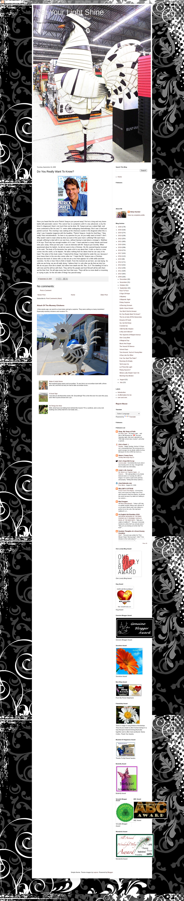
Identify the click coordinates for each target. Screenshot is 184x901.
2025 (120, 230)
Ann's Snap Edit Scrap (126, 461)
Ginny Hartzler (135, 212)
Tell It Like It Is (124, 364)
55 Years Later (123, 433)
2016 (120, 256)
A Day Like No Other (126, 355)
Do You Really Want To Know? (130, 314)
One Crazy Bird (125, 338)
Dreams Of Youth (125, 320)
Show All (145, 543)
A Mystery (123, 296)
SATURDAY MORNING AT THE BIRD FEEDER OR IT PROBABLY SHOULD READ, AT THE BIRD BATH (130, 518)
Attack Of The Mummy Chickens (50, 305)
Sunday (120, 446)
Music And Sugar (125, 343)
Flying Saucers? (125, 370)
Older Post (104, 295)
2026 (120, 227)
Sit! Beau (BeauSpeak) (125, 503)
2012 (120, 268)
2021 (120, 241)
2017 (120, 253)
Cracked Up (124, 326)
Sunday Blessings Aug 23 (126, 457)
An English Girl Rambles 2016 (129, 514)
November (123, 282)
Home (73, 295)
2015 (120, 259)
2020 (120, 244)
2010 (120, 274)
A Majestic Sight (125, 299)
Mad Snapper (123, 501)
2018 (120, 250)
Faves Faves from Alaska (126, 490)
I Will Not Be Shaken (126, 329)
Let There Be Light (126, 367)
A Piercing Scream (126, 305)
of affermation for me (125, 395)
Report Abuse (121, 404)
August (122, 379)
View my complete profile (136, 215)
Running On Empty (126, 361)
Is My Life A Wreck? (126, 332)
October (123, 285)
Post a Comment (45, 290)
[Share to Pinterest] (66, 279)
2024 (120, 233)
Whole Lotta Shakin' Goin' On (129, 373)
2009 (120, 277)
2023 (120, 235)
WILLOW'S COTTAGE (125, 489)
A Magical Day (124, 340)
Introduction (122, 392)
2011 (120, 271)
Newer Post (41, 295)
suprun (96, 872)
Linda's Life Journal (125, 470)
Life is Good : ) (123, 444)
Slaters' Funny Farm (125, 455)
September (124, 288)
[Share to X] (62, 279)
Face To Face (124, 291)
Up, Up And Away (125, 323)
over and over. (122, 397)
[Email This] (57, 279)
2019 (120, 247)
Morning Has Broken (127, 376)
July (121, 382)
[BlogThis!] (59, 279)
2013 (120, 265)
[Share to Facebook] (64, 279)
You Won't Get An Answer (128, 311)
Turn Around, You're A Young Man (131, 352)
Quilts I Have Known (126, 308)
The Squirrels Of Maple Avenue (130, 335)
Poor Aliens (122, 485)
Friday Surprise (125, 302)
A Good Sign (53, 394)
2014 (120, 262)
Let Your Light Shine (70, 12)
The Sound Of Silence (127, 346)
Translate (132, 417)
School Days (124, 349)
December (123, 279)
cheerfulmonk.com (125, 483)
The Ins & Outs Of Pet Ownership (131, 317)
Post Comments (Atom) (54, 298)
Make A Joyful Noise (56, 381)
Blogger (110, 872)
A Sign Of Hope (125, 293)
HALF (120, 535)
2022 (120, 238)
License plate (122, 463)
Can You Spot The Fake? (128, 358)
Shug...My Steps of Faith (126, 431)
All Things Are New (55, 406)
